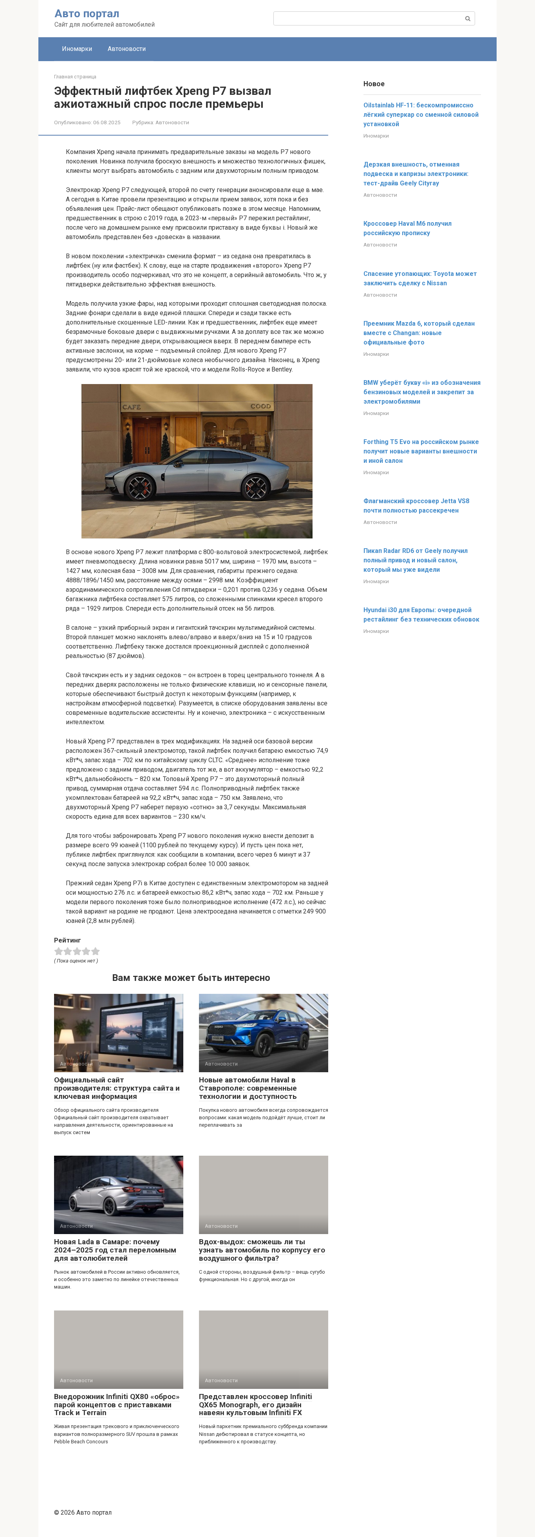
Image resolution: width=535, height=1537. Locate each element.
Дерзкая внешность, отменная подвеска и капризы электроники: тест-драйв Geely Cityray (415, 174)
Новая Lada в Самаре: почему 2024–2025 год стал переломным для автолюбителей (115, 1250)
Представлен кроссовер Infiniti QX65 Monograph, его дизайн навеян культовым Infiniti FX (255, 1404)
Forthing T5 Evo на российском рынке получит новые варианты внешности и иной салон (421, 451)
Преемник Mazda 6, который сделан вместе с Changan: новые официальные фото (419, 333)
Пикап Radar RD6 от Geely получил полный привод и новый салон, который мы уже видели (415, 560)
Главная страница (75, 77)
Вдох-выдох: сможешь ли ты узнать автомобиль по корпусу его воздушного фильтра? (262, 1250)
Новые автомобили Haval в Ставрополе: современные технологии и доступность (248, 1088)
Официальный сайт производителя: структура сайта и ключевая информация (117, 1088)
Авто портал (86, 13)
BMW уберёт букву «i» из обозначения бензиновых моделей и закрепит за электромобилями (422, 392)
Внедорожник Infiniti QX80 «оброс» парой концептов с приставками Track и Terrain (117, 1404)
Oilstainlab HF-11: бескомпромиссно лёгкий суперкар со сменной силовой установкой (421, 115)
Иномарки (77, 49)
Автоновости (127, 49)
